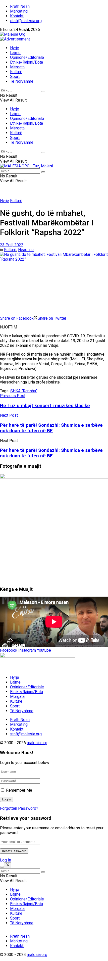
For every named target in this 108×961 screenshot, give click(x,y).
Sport (15, 76)
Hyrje (14, 47)
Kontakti (17, 16)
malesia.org (37, 742)
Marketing (19, 11)
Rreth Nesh (20, 6)
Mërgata (17, 67)
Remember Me (19, 790)
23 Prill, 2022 (11, 245)
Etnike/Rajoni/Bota (26, 62)
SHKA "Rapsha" (23, 391)
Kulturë (16, 71)
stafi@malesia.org (26, 20)
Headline (26, 249)
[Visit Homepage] (12, 34)
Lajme (15, 52)
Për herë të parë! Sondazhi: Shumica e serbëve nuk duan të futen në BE (51, 453)
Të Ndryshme (21, 81)
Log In (5, 860)
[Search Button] (43, 91)
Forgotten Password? (19, 808)
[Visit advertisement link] (15, 39)
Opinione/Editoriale (27, 57)
